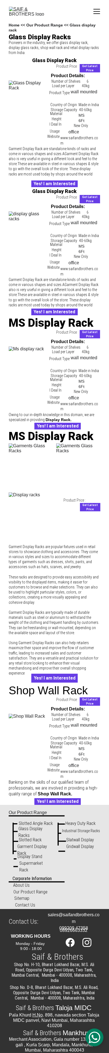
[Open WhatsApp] (94, 1037)
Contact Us (25, 905)
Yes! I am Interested (54, 183)
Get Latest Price (90, 68)
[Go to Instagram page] (86, 942)
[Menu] (96, 11)
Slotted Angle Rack (36, 823)
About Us (21, 885)
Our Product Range (44, 25)
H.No (37, 1015)
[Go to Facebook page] (73, 942)
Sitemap (21, 898)
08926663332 (73, 930)
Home (14, 25)
